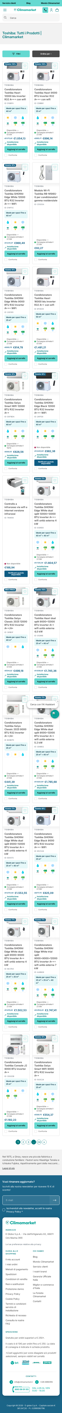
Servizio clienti (40, 1266)
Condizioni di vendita (16, 1279)
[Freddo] (15, 117)
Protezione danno (15, 1289)
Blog (35, 1256)
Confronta (12, 155)
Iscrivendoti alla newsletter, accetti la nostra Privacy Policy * (29, 1210)
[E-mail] (54, 1200)
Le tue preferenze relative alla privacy (23, 1244)
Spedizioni (11, 1274)
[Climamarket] (25, 10)
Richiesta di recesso (16, 1315)
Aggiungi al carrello (16, 149)
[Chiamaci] (45, 10)
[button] (54, 714)
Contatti (37, 1301)
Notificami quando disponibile (46, 463)
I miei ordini (11, 1264)
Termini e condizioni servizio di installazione (16, 1307)
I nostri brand (40, 1271)
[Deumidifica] (22, 117)
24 (39, 1142)
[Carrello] (57, 10)
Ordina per (45, 54)
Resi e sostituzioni (15, 1284)
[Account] (51, 10)
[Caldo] (7, 117)
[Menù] (4, 10)
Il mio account (13, 1259)
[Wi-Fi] (7, 124)
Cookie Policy (13, 1298)
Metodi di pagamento (17, 1269)
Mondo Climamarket (43, 1261)
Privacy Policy (13, 1294)
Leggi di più (8, 1168)
